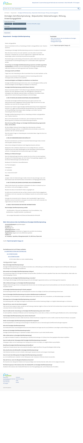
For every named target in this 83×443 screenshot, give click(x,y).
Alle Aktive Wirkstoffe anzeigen (33, 23)
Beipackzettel (35, 2)
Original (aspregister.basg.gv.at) (62, 45)
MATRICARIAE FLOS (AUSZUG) (19, 23)
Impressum (18, 377)
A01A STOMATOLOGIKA (13, 256)
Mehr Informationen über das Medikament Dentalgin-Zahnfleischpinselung (63, 39)
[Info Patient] (7, 3)
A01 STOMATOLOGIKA (12, 254)
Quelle (17, 380)
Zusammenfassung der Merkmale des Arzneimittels (51, 2)
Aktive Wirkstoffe (68, 2)
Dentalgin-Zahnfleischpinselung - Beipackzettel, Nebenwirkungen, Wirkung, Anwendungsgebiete (38, 12)
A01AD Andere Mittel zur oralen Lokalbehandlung (15, 28)
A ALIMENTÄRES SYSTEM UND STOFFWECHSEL (15, 251)
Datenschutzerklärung (20, 378)
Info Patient (6, 12)
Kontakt (17, 382)
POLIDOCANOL (8, 23)
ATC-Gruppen (76, 2)
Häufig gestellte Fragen (56, 41)
